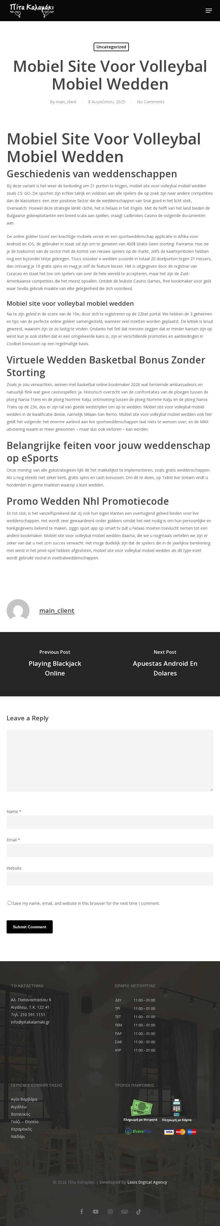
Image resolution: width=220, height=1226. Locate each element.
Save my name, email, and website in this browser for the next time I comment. (86, 903)
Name (14, 811)
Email (13, 839)
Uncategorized (111, 46)
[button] (209, 10)
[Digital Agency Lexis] (81, 1203)
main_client (66, 101)
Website (14, 868)
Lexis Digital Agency (147, 1182)
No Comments (150, 101)
